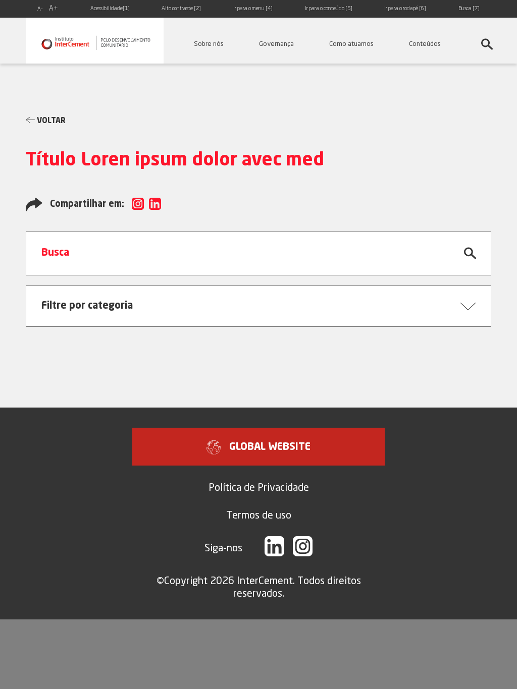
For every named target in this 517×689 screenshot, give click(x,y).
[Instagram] (303, 547)
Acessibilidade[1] (110, 9)
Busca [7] (469, 9)
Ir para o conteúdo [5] (328, 9)
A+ (53, 8)
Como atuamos (351, 43)
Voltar (50, 121)
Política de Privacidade (259, 487)
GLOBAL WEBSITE (270, 447)
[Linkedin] (274, 547)
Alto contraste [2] (181, 9)
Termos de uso (258, 514)
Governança (276, 43)
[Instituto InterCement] (95, 41)
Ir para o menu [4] (253, 9)
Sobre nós (209, 43)
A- (40, 9)
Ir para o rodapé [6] (405, 9)
